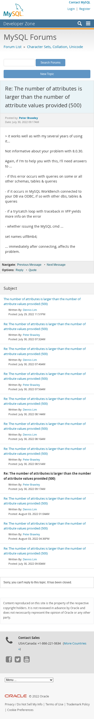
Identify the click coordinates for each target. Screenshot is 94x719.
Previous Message (29, 264)
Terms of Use (54, 704)
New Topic (47, 74)
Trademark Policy (78, 704)
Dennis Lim (30, 310)
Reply (19, 270)
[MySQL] (14, 10)
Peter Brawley (31, 335)
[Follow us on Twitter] (17, 661)
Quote (33, 270)
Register (84, 9)
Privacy (9, 704)
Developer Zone (19, 23)
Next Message (56, 264)
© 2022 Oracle (39, 696)
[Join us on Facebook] (9, 661)
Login (71, 9)
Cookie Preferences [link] (20, 710)
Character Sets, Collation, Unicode (55, 46)
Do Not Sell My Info (29, 704)
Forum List (12, 46)
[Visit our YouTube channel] (26, 661)
